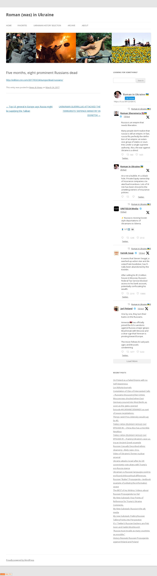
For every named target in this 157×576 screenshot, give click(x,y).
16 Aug (141, 308)
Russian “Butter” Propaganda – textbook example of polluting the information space (132, 483)
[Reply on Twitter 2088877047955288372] (123, 351)
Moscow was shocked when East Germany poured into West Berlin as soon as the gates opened (130, 402)
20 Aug (123, 170)
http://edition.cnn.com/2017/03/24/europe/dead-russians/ (34, 80)
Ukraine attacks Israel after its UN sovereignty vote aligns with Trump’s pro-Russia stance (130, 465)
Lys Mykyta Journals (122, 387)
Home (8, 25)
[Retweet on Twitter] (129, 109)
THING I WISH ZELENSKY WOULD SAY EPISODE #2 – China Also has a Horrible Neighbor (131, 428)
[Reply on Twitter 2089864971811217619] (123, 237)
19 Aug (127, 116)
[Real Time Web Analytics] (6, 574)
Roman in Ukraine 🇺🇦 (131, 166)
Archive (71, 25)
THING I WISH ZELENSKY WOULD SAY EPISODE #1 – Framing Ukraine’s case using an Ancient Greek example (132, 439)
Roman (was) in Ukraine (30, 14)
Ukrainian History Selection (47, 25)
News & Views (35, 87)
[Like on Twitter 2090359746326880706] (134, 196)
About (85, 25)
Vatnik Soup (127, 252)
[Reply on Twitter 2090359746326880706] (123, 196)
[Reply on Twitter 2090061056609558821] (123, 154)
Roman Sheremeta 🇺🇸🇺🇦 (133, 113)
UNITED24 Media (129, 208)
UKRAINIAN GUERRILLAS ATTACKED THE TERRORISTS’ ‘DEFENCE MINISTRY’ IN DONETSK (79, 111)
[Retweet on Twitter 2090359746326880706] (129, 196)
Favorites (22, 25)
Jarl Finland (126, 308)
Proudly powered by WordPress (20, 560)
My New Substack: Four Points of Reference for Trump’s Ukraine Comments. (128, 501)
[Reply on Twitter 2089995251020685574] (123, 293)
